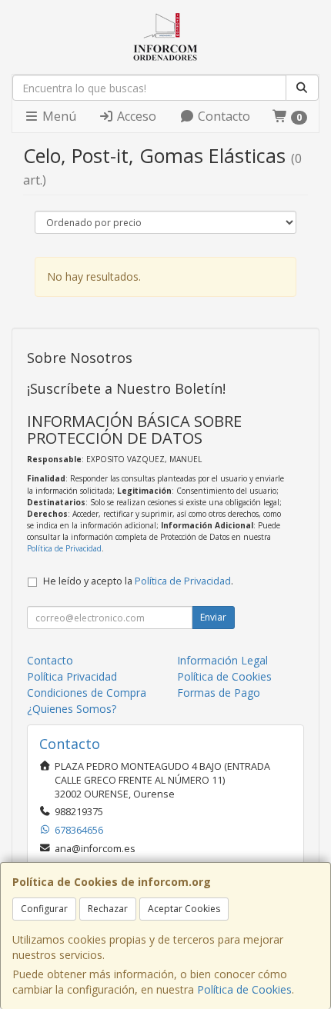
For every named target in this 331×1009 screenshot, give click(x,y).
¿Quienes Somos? (71, 708)
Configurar (44, 908)
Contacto (222, 116)
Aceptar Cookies (184, 908)
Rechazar (108, 908)
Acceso (135, 116)
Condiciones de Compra (86, 692)
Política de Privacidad (64, 548)
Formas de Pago (218, 692)
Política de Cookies (244, 989)
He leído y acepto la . (138, 581)
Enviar (213, 617)
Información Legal (222, 660)
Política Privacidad (72, 676)
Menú (57, 116)
